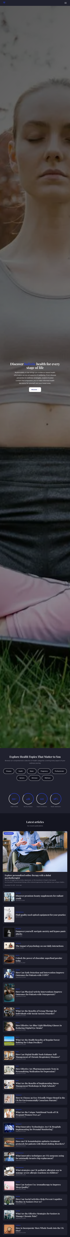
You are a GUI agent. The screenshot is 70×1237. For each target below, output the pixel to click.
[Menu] (65, 3)
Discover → (35, 389)
